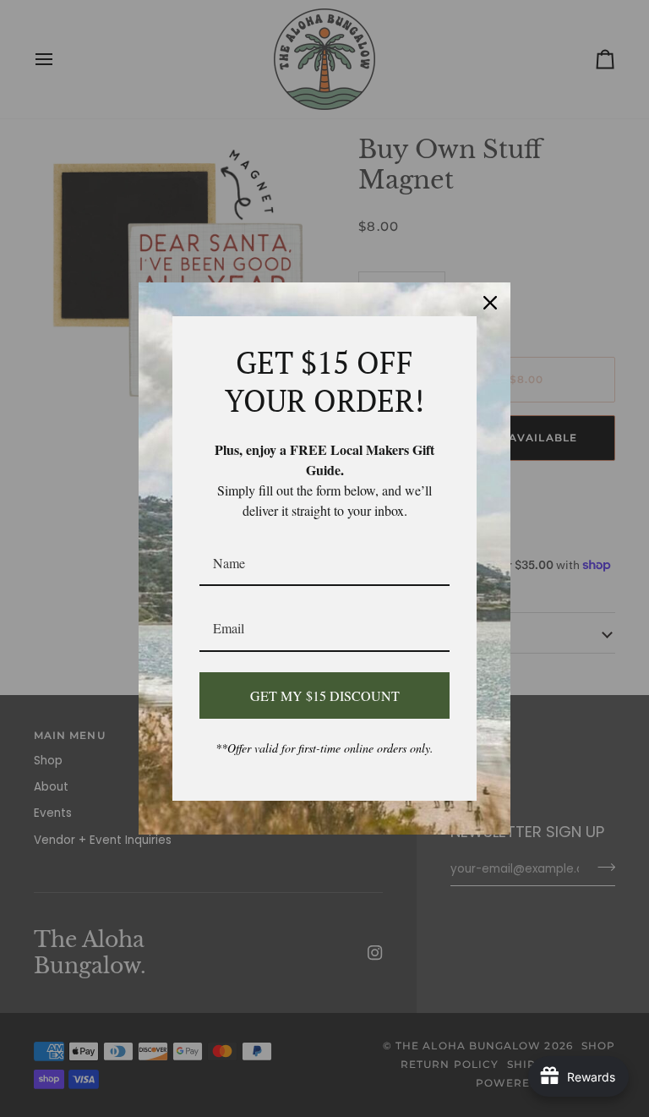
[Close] (490, 302)
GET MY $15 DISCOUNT (325, 695)
